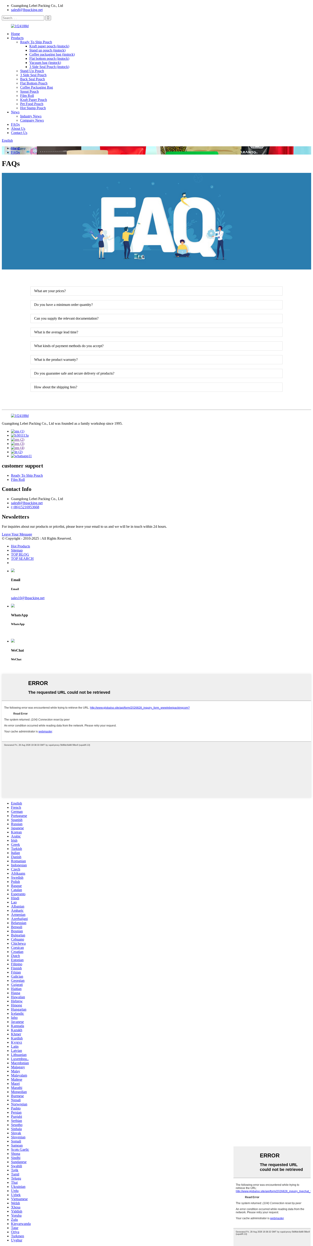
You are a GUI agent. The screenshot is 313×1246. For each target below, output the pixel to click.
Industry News (30, 116)
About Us (18, 129)
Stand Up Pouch (32, 71)
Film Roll (27, 96)
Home (15, 34)
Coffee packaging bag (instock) (52, 54)
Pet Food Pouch (31, 104)
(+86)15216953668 (25, 507)
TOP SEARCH (22, 558)
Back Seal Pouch (32, 79)
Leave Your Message (17, 534)
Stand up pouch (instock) (47, 50)
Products (17, 38)
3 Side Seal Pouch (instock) (49, 67)
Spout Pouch (29, 91)
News (15, 112)
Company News (32, 120)
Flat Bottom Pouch (33, 83)
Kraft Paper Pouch (33, 100)
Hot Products (20, 546)
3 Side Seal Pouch (33, 75)
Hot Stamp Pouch (33, 108)
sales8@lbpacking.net (27, 10)
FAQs (15, 124)
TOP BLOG (20, 554)
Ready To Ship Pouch (36, 42)
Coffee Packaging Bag (36, 87)
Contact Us (19, 133)
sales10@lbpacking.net (27, 598)
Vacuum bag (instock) (45, 63)
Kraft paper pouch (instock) (49, 46)
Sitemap (17, 550)
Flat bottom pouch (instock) (49, 58)
